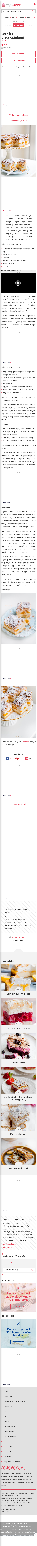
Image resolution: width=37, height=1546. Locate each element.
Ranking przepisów (10, 1436)
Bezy (13, 18)
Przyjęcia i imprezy (19, 922)
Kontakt (6, 1411)
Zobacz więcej (18, 25)
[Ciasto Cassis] (18, 1046)
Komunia (7, 922)
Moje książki (8, 1396)
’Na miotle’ (25, 742)
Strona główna (6, 67)
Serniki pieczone (10, 925)
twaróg (7, 912)
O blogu (6, 1391)
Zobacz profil (18, 1306)
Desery (15, 22)
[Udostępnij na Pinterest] (17, 758)
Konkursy (7, 1421)
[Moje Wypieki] (11, 4)
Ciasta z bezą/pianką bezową (15, 919)
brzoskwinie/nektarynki (13, 909)
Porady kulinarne (9, 1426)
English (6, 45)
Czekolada (29, 26)
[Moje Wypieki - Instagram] (8, 1468)
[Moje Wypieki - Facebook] (3, 1468)
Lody (22, 22)
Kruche (21, 18)
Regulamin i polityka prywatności (14, 1401)
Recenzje (7, 1416)
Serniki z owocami (24, 925)
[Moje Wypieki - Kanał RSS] (23, 1468)
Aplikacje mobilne (10, 1431)
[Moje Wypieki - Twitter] (13, 1468)
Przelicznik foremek (10, 1452)
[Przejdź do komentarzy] (26, 758)
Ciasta (6, 18)
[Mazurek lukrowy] (18, 1117)
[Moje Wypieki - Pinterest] (18, 1468)
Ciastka (30, 18)
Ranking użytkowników (11, 1442)
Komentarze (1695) (17, 121)
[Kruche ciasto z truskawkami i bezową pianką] (18, 1080)
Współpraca (8, 1406)
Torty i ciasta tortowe (13, 26)
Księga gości (8, 1457)
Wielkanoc (8, 928)
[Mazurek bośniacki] (18, 1151)
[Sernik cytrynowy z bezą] (18, 977)
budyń (25, 909)
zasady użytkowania (15, 1505)
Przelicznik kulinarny (10, 1447)
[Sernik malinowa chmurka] (18, 1011)
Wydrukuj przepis (18, 937)
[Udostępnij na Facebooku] (7, 758)
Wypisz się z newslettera (12, 1462)
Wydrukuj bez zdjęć (18, 940)
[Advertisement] (18, 90)
